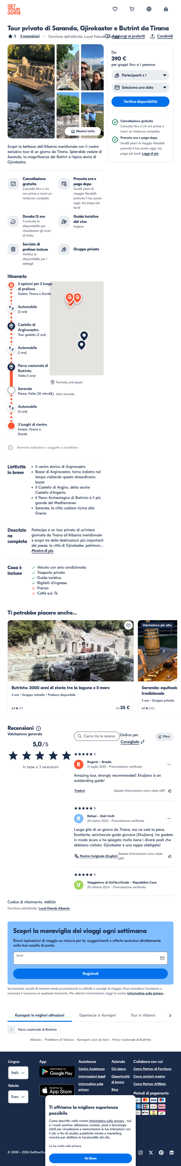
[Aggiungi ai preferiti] (128, 625)
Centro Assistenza (91, 1069)
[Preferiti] (115, 9)
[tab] (40, 1015)
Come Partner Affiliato (149, 1084)
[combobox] (133, 742)
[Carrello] (132, 9)
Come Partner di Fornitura (152, 1069)
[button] (24, 36)
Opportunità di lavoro (120, 1079)
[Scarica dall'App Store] (57, 1091)
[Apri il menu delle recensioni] (169, 764)
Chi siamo (118, 1069)
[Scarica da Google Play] (57, 1072)
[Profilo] (165, 9)
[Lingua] (149, 9)
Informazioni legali (91, 1076)
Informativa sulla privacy (145, 993)
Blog (114, 1090)
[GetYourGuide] (14, 9)
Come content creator (149, 1076)
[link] (71, 667)
